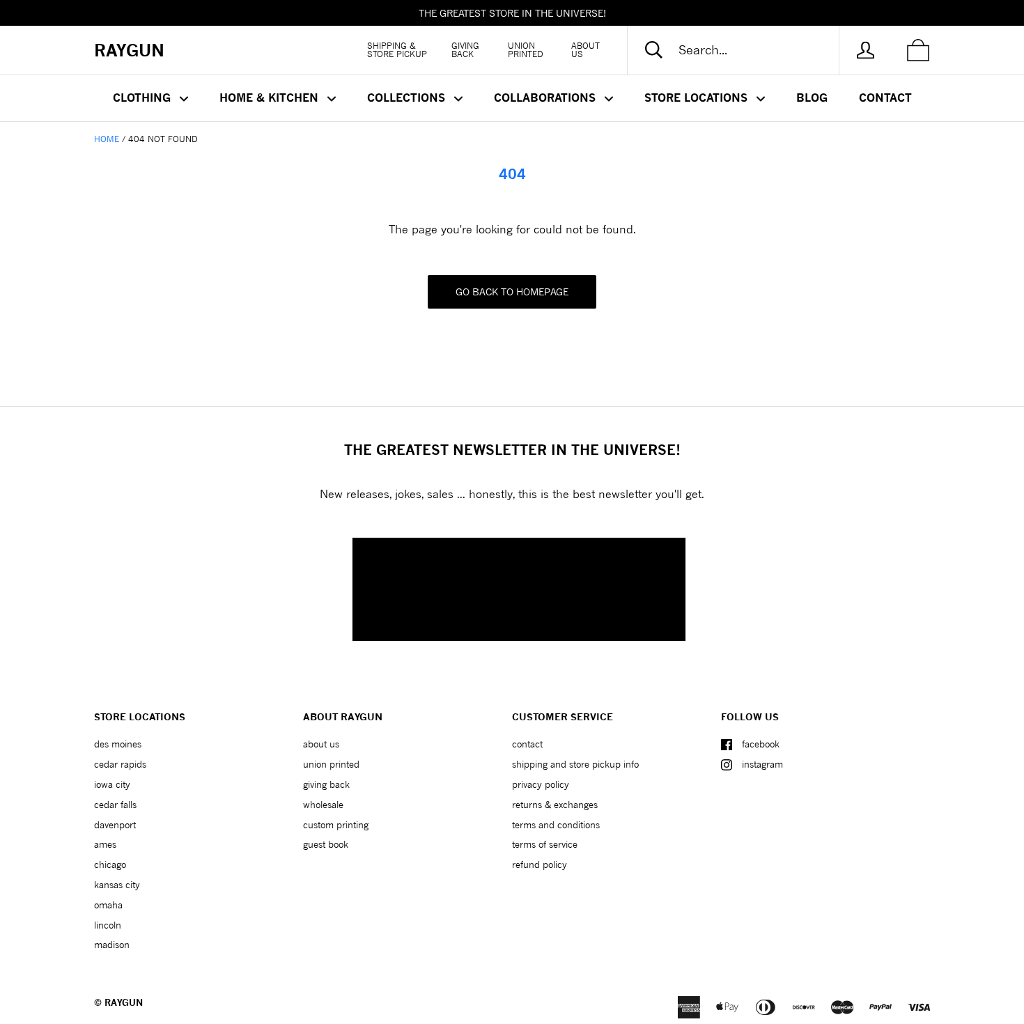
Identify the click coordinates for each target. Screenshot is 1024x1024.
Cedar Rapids (120, 764)
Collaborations (546, 97)
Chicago (110, 864)
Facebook (760, 744)
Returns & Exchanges (555, 804)
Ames (105, 844)
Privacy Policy (540, 784)
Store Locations (697, 97)
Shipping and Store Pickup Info (575, 764)
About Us (585, 49)
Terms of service (544, 844)
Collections (408, 97)
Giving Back (465, 49)
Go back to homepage (512, 291)
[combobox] (744, 50)
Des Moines (117, 744)
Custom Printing (336, 824)
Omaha (108, 904)
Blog (812, 97)
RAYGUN (123, 1002)
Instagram (762, 764)
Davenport (115, 824)
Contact (885, 97)
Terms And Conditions (556, 824)
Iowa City (112, 784)
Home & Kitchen (270, 97)
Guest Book (325, 844)
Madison (112, 944)
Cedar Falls (115, 804)
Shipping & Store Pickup (397, 49)
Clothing (143, 97)
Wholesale (323, 804)
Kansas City (117, 884)
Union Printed (525, 49)
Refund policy (539, 864)
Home (106, 139)
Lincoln (107, 925)
